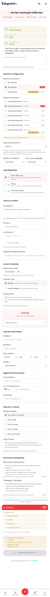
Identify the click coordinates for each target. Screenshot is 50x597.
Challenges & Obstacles (12, 480)
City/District (8, 232)
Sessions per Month (11, 98)
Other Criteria (8, 439)
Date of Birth (9, 353)
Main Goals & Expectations (13, 462)
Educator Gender (10, 411)
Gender (6, 362)
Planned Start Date (10, 268)
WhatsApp (34, 561)
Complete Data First (27, 552)
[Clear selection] (43, 29)
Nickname (7, 345)
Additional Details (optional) (14, 252)
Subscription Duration (12, 143)
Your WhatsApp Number (12, 386)
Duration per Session (12, 79)
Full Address (8, 206)
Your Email (8, 395)
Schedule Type (9, 279)
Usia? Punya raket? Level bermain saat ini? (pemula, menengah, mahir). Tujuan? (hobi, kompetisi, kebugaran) (25, 50)
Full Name (7, 336)
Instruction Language (34, 158)
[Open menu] (45, 3)
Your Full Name (9, 377)
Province (7, 223)
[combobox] (25, 226)
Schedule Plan (8, 294)
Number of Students (11, 158)
